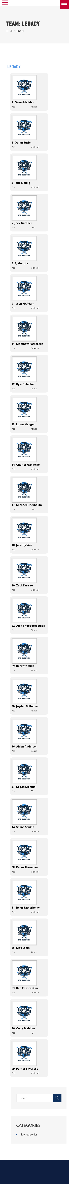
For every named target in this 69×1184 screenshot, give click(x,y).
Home (9, 31)
